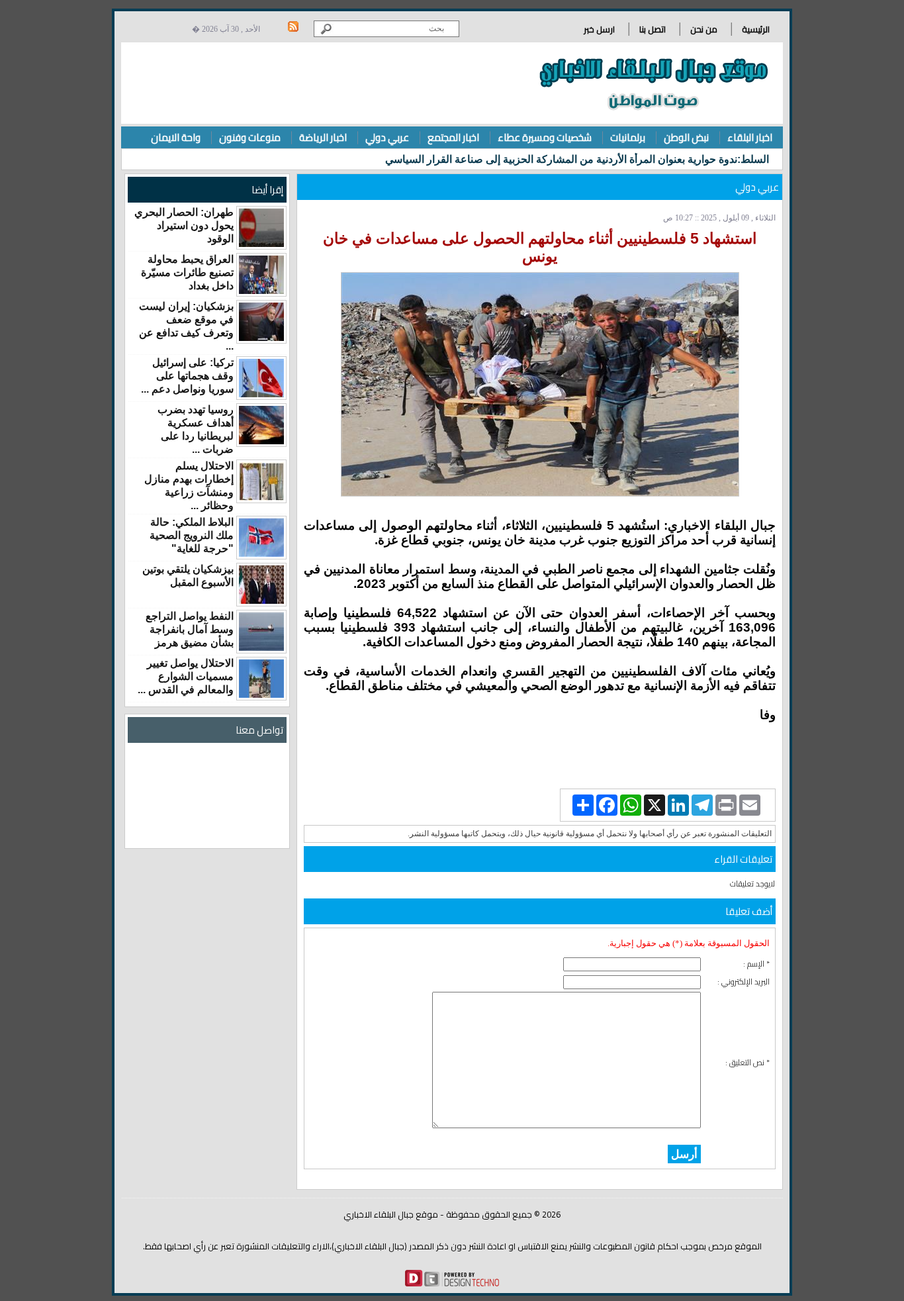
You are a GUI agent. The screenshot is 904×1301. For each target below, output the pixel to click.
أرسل (684, 1154)
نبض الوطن (686, 137)
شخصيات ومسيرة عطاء (545, 137)
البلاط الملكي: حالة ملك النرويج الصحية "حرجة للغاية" (192, 535)
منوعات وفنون (250, 137)
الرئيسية (756, 29)
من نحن (703, 29)
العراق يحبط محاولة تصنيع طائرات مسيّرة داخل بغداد (187, 272)
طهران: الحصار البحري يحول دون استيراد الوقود (184, 225)
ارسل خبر (599, 29)
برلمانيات (627, 137)
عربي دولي (387, 137)
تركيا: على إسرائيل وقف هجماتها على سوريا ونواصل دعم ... (187, 376)
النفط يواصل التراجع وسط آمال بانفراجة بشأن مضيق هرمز (190, 629)
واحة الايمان (176, 137)
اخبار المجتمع (453, 137)
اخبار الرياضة (323, 137)
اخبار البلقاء (749, 137)
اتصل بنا (652, 29)
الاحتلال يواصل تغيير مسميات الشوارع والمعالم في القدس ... (186, 676)
